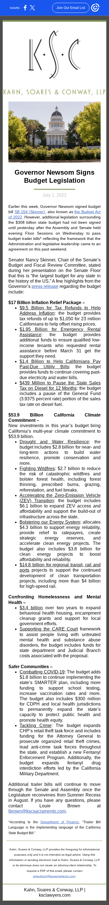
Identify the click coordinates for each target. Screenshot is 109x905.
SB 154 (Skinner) (30, 212)
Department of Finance (60, 822)
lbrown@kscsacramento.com (37, 811)
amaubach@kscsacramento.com (54, 876)
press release (45, 286)
